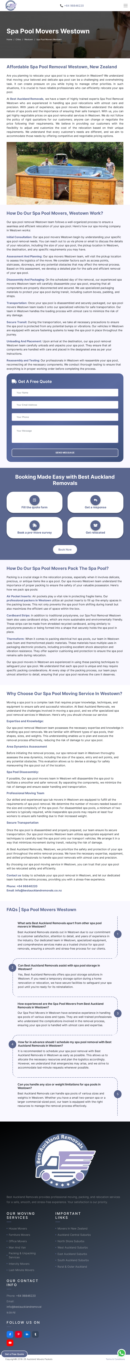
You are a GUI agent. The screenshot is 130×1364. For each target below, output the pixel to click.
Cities (18, 39)
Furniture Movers (19, 1234)
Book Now (65, 549)
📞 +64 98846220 (72, 5)
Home (9, 39)
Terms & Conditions (115, 1359)
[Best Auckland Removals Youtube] (10, 1342)
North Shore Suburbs (71, 1241)
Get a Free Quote (14, 1354)
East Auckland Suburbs (72, 1254)
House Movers (18, 1228)
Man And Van (17, 1247)
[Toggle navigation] (125, 5)
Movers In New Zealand (73, 1228)
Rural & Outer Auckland (72, 1266)
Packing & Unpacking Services (22, 1255)
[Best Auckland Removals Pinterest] (18, 1334)
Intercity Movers (19, 1263)
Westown (28, 39)
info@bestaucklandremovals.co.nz (38, 890)
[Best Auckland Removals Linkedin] (27, 1334)
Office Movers (18, 1241)
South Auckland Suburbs (73, 1260)
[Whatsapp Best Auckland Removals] (121, 1353)
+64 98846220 (27, 886)
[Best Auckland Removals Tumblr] (35, 1334)
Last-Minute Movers (21, 1270)
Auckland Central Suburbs (74, 1234)
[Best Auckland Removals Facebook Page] (10, 1334)
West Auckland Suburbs (73, 1247)
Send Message (65, 452)
